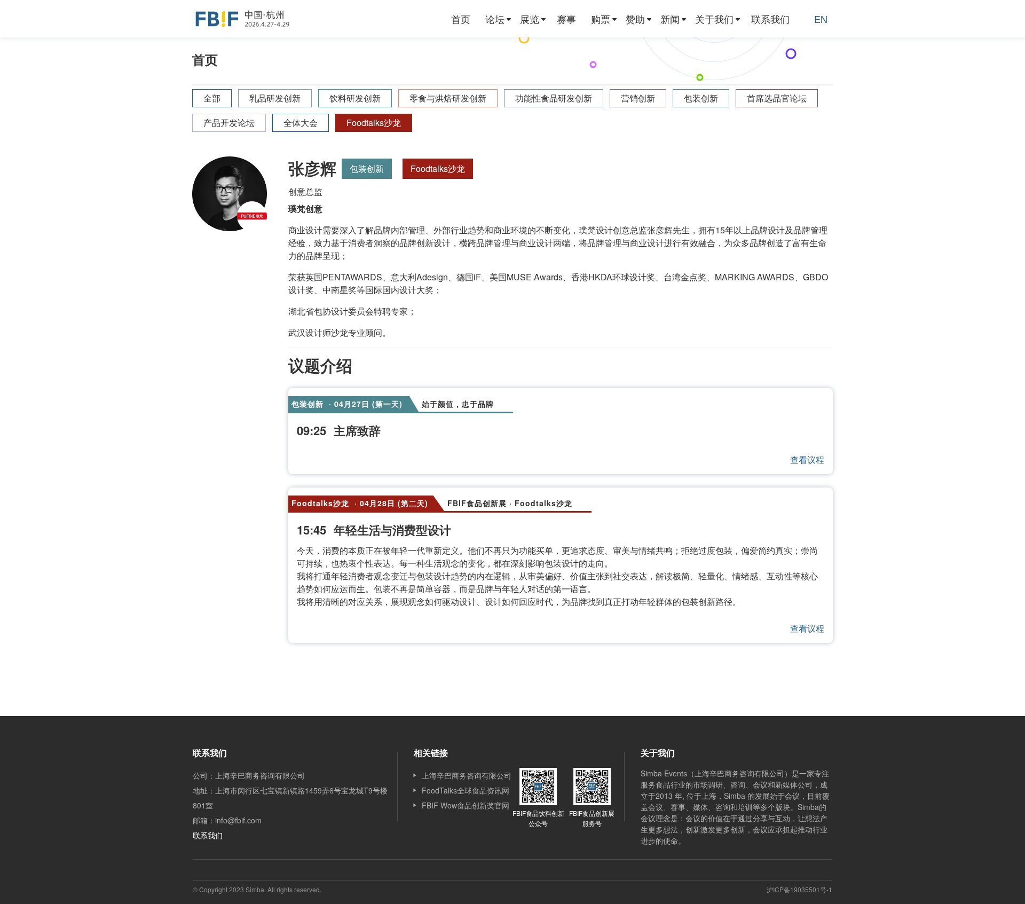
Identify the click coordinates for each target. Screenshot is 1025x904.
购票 (600, 19)
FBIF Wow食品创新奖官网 (465, 805)
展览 (529, 19)
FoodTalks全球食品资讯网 (465, 790)
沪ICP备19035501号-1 (799, 889)
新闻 (670, 19)
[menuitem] (460, 18)
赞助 (635, 19)
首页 (460, 19)
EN (820, 19)
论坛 (494, 19)
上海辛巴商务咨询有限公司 (466, 775)
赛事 (566, 19)
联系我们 (770, 19)
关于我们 (714, 19)
